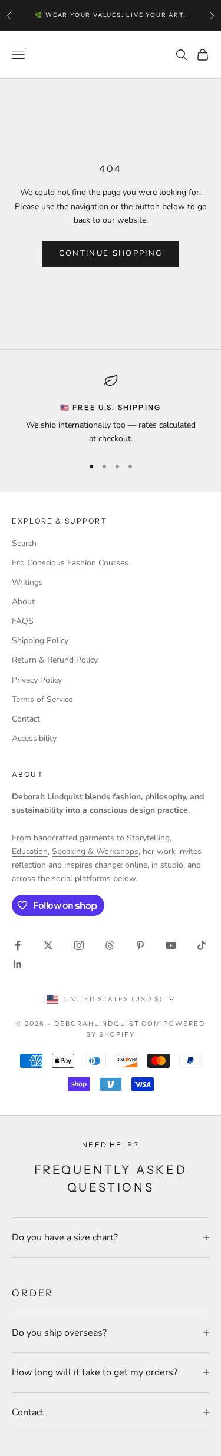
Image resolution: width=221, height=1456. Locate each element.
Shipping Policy (40, 640)
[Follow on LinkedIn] (18, 964)
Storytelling (148, 837)
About (23, 601)
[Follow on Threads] (110, 945)
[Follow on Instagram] (79, 945)
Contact (26, 718)
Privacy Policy (37, 680)
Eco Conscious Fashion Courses (70, 562)
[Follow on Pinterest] (140, 945)
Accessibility (34, 738)
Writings (27, 582)
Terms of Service (42, 699)
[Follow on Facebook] (18, 945)
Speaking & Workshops (95, 851)
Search (24, 543)
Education (30, 851)
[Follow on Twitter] (48, 945)
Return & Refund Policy (55, 660)
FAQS (23, 621)
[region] (110, 409)
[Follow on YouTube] (171, 945)
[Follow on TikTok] (201, 945)
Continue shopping (111, 253)
